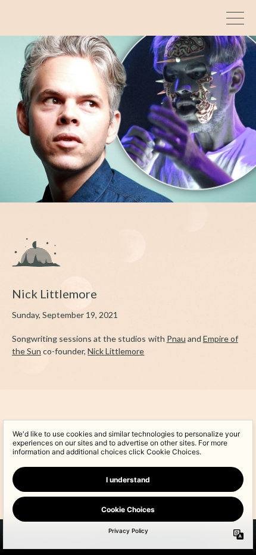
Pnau (176, 338)
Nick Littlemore (116, 351)
